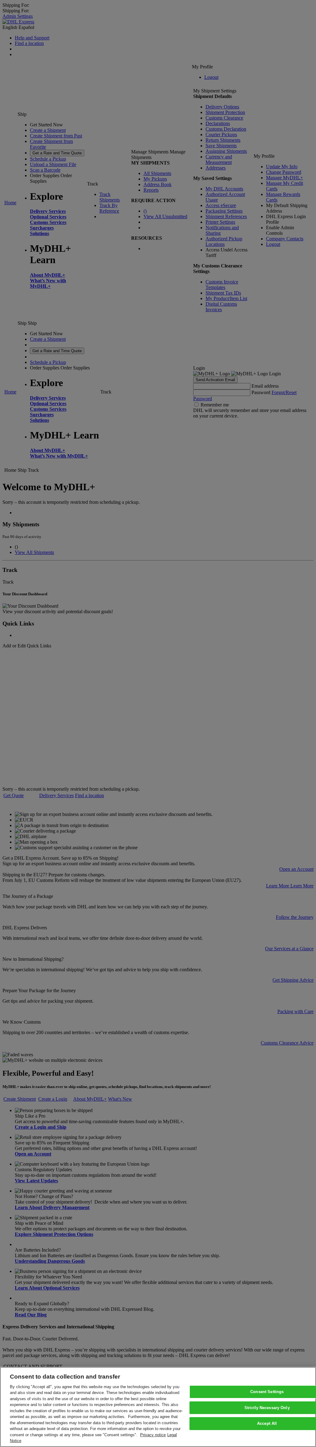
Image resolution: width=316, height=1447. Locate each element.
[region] (158, 1407)
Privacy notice (153, 1435)
